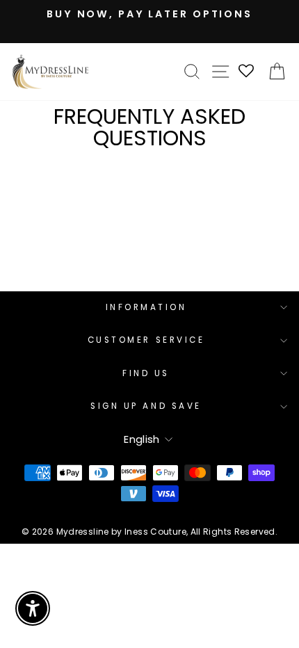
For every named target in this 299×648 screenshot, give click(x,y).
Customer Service (146, 340)
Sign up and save (146, 406)
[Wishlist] (247, 72)
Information (146, 307)
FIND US (146, 373)
